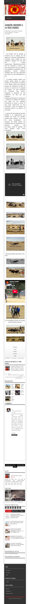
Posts (13, 477)
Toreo (7, 575)
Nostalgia (8, 572)
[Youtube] (17, 3)
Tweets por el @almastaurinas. (11, 553)
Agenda (7, 588)
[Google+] (12, 3)
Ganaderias (8, 591)
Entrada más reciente (10, 465)
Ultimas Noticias (9, 593)
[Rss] (10, 3)
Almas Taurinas (19, 598)
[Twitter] (15, 3)
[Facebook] (14, 3)
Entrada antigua (20, 465)
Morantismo (8, 570)
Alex (12, 409)
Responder (14, 434)
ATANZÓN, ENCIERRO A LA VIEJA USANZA (14, 26)
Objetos (7, 581)
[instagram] (19, 3)
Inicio (15, 466)
